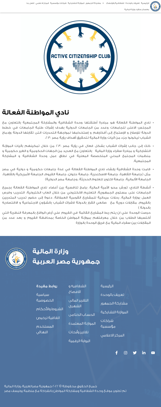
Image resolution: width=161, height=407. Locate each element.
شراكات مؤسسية (58, 3)
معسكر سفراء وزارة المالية (136, 9)
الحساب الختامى (82, 315)
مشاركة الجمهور (93, 3)
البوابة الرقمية (79, 341)
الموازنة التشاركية (76, 3)
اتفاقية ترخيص (48, 318)
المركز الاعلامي (42, 3)
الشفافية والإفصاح (115, 3)
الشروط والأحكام (49, 309)
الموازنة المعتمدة (82, 323)
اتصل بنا (30, 3)
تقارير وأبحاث (78, 332)
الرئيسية (145, 3)
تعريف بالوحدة (132, 3)
